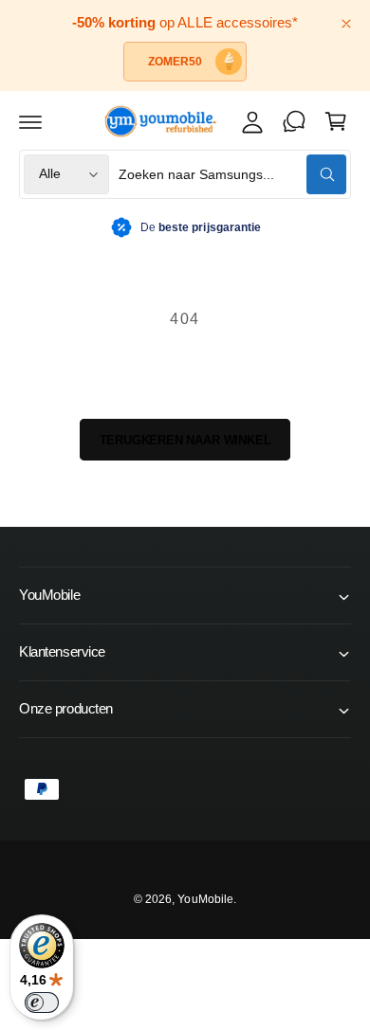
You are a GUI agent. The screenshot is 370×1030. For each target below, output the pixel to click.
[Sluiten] (346, 23)
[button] (30, 121)
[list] (185, 228)
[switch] (42, 1002)
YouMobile (204, 899)
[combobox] (232, 174)
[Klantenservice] (294, 121)
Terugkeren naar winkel (185, 440)
